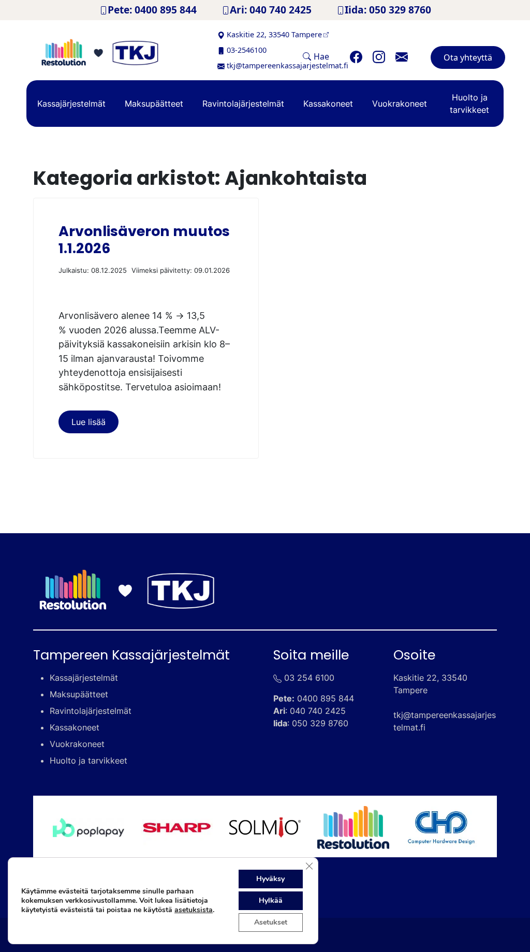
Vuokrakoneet (399, 103)
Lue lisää (88, 422)
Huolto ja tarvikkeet (469, 103)
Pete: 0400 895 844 (152, 10)
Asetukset (270, 922)
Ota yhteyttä (468, 57)
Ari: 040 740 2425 (271, 10)
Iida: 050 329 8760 (388, 10)
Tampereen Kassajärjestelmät (131, 655)
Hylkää (271, 900)
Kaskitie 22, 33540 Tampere (274, 34)
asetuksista (193, 910)
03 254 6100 (309, 677)
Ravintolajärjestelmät (243, 103)
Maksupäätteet (154, 103)
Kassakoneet (328, 103)
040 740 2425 (318, 711)
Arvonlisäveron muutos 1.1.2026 (144, 239)
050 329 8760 (320, 723)
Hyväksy (270, 879)
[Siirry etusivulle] (115, 52)
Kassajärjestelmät (71, 103)
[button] (316, 56)
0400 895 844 (325, 698)
